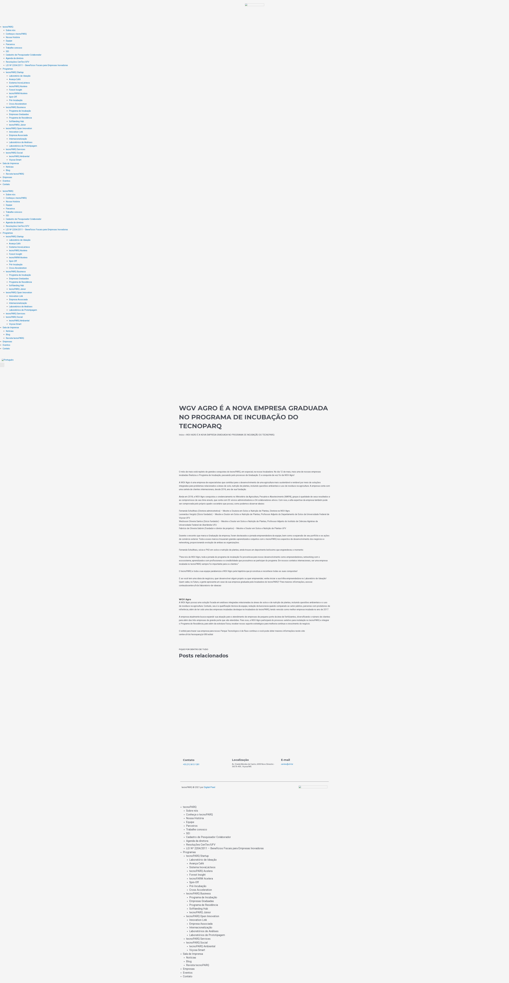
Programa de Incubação (20, 111)
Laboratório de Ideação (19, 76)
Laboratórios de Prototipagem (23, 146)
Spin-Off (13, 97)
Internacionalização (18, 139)
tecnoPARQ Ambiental (19, 156)
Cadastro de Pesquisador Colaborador (23, 55)
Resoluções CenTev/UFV (17, 62)
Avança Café (15, 79)
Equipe (9, 41)
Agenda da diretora (14, 58)
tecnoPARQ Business (16, 107)
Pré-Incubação (16, 100)
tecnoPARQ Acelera (18, 86)
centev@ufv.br (287, 764)
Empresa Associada (18, 135)
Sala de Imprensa (11, 163)
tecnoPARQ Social (14, 153)
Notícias (10, 167)
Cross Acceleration (18, 104)
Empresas (7, 177)
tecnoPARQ (8, 27)
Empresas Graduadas (19, 114)
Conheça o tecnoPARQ (16, 34)
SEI (7, 51)
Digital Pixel (209, 787)
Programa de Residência (20, 118)
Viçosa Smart (15, 160)
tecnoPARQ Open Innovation (19, 128)
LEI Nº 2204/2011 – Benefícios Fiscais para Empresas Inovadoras (37, 65)
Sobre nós (10, 30)
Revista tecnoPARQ (15, 174)
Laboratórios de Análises (20, 142)
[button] (2, 365)
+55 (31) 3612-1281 (191, 764)
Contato (6, 184)
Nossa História (13, 37)
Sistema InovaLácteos (19, 83)
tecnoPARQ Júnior (17, 125)
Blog (8, 170)
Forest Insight (15, 90)
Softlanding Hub (16, 121)
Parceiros (10, 44)
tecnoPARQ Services (15, 149)
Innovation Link (16, 132)
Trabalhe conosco (14, 48)
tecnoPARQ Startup (15, 72)
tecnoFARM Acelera (18, 93)
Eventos (6, 181)
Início (181, 435)
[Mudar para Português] (7, 360)
